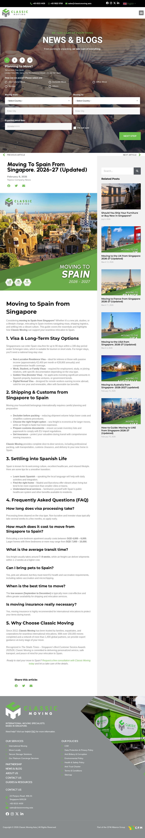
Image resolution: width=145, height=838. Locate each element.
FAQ (33, 731)
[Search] (137, 171)
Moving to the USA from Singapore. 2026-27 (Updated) (118, 343)
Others (55, 86)
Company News (23, 180)
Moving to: (78, 94)
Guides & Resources (19, 782)
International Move (16, 82)
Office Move (101, 82)
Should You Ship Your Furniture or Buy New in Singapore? (119, 214)
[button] (141, 13)
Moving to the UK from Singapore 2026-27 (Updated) (120, 257)
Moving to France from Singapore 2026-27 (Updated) (120, 300)
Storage (12, 86)
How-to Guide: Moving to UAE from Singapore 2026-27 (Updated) (118, 430)
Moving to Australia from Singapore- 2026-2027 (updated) (120, 386)
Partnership (14, 764)
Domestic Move (59, 82)
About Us (12, 773)
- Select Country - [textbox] (15, 101)
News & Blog (14, 768)
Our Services (14, 741)
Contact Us (13, 777)
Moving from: (11, 94)
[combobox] (38, 100)
